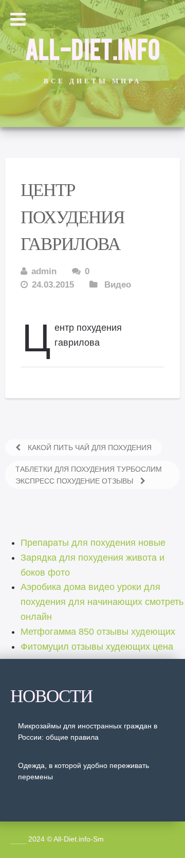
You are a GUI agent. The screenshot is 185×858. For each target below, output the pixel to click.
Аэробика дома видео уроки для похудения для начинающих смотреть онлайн (102, 602)
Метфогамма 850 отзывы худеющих (98, 632)
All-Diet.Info (92, 47)
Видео (117, 285)
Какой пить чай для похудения (89, 447)
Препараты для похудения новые (93, 543)
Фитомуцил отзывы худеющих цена (97, 646)
